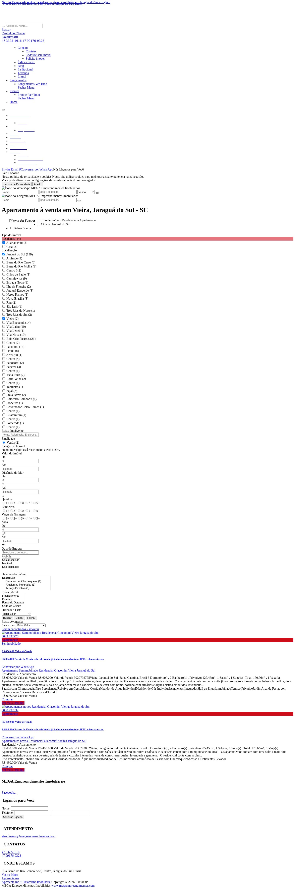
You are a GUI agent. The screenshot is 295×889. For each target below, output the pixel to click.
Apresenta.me (10, 878)
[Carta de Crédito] (13, 606)
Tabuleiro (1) (14, 387)
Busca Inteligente (12, 430)
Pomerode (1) (15, 423)
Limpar (19, 617)
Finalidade (8, 438)
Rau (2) (11, 302)
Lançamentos (26, 84)
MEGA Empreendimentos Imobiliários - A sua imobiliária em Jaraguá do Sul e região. (56, 2)
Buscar (7, 617)
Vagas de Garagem (13, 514)
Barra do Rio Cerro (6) (20, 262)
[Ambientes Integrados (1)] (26, 585)
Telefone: (7, 812)
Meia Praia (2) (15, 375)
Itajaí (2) (11, 391)
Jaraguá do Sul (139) (19, 254)
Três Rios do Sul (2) (19, 314)
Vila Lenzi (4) (15, 330)
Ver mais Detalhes (13, 703)
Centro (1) (12, 371)
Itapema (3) (13, 366)
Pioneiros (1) (14, 403)
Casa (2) (11, 246)
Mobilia (6, 556)
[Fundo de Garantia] (13, 602)
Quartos (7, 499)
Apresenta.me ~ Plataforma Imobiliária (26, 882)
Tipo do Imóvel (11, 235)
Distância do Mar (12, 472)
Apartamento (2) (16, 242)
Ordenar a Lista (11, 610)
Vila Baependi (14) (18, 322)
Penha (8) (12, 350)
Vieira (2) (12, 318)
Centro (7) (12, 342)
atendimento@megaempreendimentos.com (28, 836)
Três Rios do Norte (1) (20, 310)
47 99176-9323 (33, 41)
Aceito (37, 184)
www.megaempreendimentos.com (73, 885)
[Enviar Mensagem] (79, 200)
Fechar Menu (26, 87)
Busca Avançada (12, 621)
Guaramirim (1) (16, 415)
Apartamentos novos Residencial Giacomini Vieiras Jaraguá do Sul (44, 741)
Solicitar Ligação (12, 817)
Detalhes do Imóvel (14, 574)
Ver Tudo (41, 84)
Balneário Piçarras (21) (21, 338)
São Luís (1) (14, 306)
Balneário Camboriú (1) (21, 399)
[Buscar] (3, 26)
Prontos (22, 94)
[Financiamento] (13, 596)
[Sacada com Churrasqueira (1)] (26, 581)
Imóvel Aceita (10, 592)
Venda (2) (13, 442)
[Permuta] (13, 599)
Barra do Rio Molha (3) (21, 266)
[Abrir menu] (3, 108)
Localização (9, 250)
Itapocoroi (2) (15, 362)
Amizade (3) (14, 258)
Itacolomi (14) (15, 346)
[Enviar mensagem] (97, 193)
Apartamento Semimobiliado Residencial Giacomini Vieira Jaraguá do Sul (48, 670)
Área (5, 522)
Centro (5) (12, 358)
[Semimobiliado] (11, 560)
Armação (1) (14, 354)
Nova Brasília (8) (17, 298)
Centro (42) (13, 270)
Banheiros (8, 506)
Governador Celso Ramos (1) (25, 407)
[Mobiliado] (11, 563)
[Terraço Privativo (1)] (26, 588)
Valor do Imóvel (12, 453)
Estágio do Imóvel (13, 446)
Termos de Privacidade (16, 184)
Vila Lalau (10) (16, 326)
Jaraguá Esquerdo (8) (19, 290)
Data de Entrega (12, 548)
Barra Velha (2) (16, 379)
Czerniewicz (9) (16, 278)
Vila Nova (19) (15, 334)
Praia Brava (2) (16, 395)
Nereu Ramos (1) (17, 294)
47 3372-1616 (12, 41)
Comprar (7, 699)
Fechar (31, 617)
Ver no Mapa (10, 874)
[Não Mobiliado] (11, 567)
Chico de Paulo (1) (18, 274)
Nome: (6, 808)
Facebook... (9, 792)
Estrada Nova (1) (17, 282)
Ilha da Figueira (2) (18, 286)
